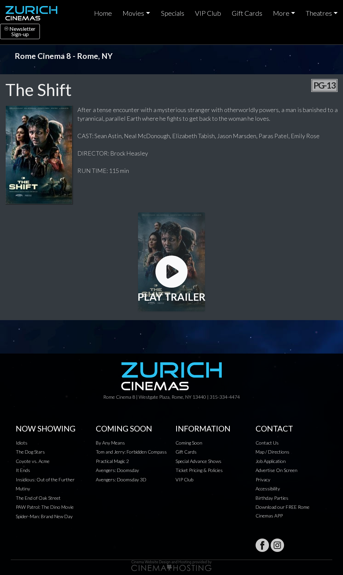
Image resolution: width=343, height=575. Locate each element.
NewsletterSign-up (22, 31)
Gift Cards (247, 13)
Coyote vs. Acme (33, 461)
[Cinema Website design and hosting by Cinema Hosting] (171, 565)
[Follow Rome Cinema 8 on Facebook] (262, 545)
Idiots (21, 443)
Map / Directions (272, 452)
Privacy (263, 479)
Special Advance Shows (198, 461)
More (281, 13)
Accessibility (268, 488)
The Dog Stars (30, 452)
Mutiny (23, 488)
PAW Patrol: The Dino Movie (45, 507)
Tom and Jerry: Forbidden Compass (131, 452)
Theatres (319, 13)
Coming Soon (189, 443)
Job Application (271, 461)
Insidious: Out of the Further (45, 479)
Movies (133, 13)
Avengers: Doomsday (117, 470)
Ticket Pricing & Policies (199, 470)
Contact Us (267, 443)
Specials (172, 13)
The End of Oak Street (38, 498)
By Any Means (110, 443)
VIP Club (208, 13)
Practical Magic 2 (112, 461)
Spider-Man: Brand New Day (44, 516)
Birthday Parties (272, 498)
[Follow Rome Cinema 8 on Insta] (277, 545)
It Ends (23, 470)
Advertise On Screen (276, 470)
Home (103, 13)
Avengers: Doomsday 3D (121, 479)
